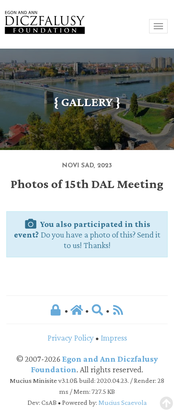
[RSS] (118, 309)
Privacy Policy (70, 337)
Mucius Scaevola (122, 402)
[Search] (97, 309)
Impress (114, 337)
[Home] (77, 309)
